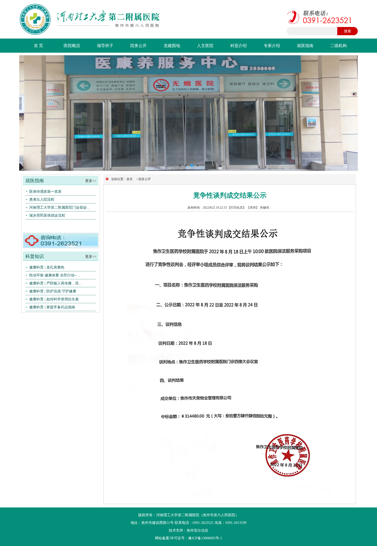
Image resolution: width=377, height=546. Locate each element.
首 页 (38, 45)
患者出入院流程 (41, 199)
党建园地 (172, 45)
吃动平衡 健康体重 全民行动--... (54, 275)
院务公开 (138, 45)
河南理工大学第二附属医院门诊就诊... (59, 207)
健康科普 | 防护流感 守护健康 (52, 291)
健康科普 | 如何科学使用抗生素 (54, 299)
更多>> (91, 181)
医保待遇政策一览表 (45, 191)
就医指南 (305, 45)
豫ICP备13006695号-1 (205, 538)
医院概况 (72, 45)
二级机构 (338, 45)
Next (349, 113)
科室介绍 (238, 45)
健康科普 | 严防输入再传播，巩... (55, 283)
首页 (129, 179)
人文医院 (205, 45)
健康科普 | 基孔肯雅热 (46, 267)
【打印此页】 (236, 207)
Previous (28, 113)
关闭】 (254, 207)
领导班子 (105, 45)
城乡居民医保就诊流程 (47, 215)
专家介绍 (272, 45)
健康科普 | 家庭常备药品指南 (52, 307)
